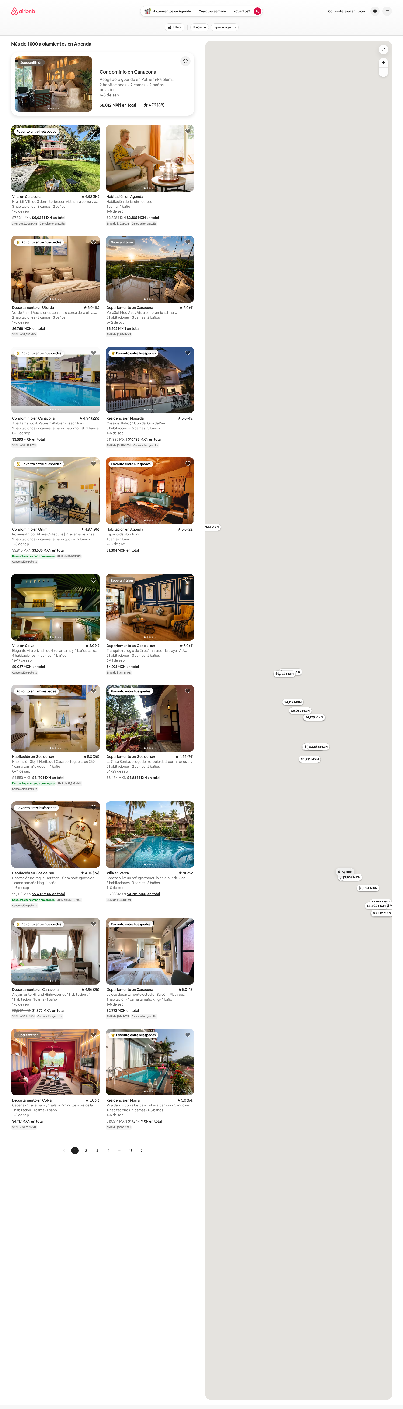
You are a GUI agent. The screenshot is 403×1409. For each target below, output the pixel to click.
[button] (118, 105)
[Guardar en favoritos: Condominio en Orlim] (93, 463)
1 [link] (75, 1151)
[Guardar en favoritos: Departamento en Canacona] (187, 242)
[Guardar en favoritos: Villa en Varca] (187, 807)
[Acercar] (383, 62)
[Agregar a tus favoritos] (185, 61)
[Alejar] (383, 72)
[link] (64, 1150)
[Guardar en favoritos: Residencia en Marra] (187, 1034)
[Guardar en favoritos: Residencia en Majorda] (187, 353)
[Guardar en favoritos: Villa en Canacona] (93, 131)
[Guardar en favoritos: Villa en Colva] (93, 580)
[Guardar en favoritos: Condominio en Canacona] (93, 353)
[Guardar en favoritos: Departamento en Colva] (93, 1034)
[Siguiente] (141, 1150)
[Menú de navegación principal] (387, 11)
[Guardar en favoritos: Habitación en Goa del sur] (93, 691)
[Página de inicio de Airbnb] (23, 11)
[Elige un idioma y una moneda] (375, 11)
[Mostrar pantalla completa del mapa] (383, 49)
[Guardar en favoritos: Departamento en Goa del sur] (187, 580)
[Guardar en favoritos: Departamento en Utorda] (93, 242)
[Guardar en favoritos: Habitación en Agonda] (187, 131)
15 (130, 1151)
